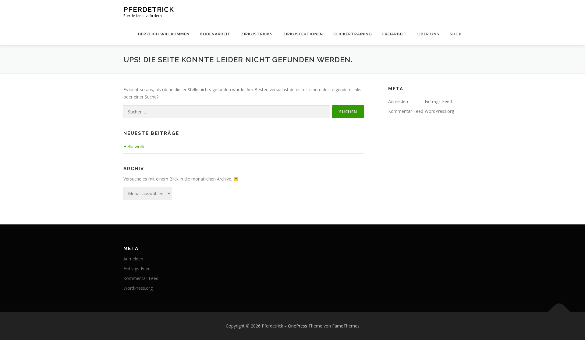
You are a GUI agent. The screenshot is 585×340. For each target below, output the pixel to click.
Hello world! (135, 146)
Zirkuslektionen (303, 34)
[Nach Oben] (559, 311)
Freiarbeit (394, 34)
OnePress (297, 326)
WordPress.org (439, 111)
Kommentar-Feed (405, 111)
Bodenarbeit (215, 34)
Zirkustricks (257, 34)
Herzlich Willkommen (164, 34)
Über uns (428, 34)
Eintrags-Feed (438, 101)
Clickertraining (352, 34)
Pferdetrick (148, 9)
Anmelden (398, 101)
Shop (456, 34)
